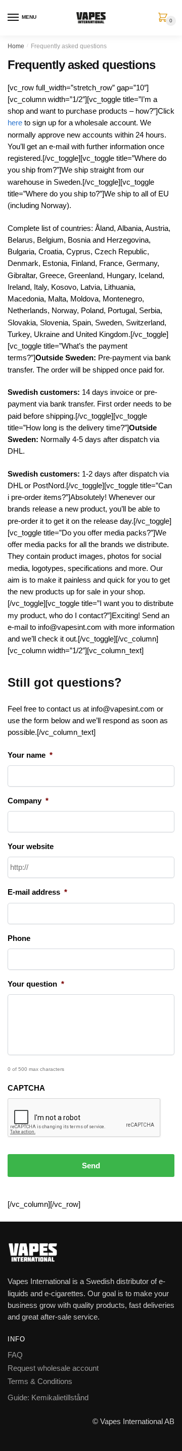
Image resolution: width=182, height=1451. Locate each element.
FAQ (15, 1355)
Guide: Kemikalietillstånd (48, 1397)
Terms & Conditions (40, 1381)
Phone (19, 938)
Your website (31, 846)
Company (28, 800)
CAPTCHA (26, 1088)
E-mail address (37, 892)
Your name (30, 755)
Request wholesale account (53, 1368)
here (15, 122)
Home (16, 46)
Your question (36, 984)
